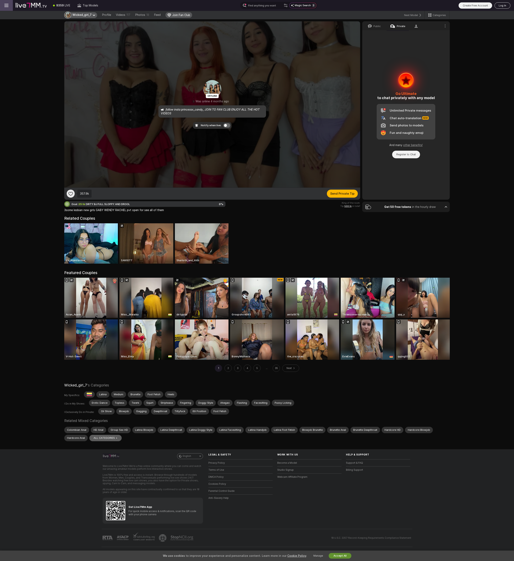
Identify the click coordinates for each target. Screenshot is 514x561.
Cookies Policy (217, 484)
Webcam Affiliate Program (292, 477)
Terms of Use (216, 470)
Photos (142, 15)
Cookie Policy (296, 555)
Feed (157, 15)
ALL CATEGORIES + (105, 437)
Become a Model (287, 462)
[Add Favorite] (71, 194)
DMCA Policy (216, 477)
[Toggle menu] (6, 5)
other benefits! (413, 145)
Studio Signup (285, 470)
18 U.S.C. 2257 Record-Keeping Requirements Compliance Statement (371, 538)
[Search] (286, 5)
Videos (123, 15)
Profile (106, 15)
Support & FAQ (354, 462)
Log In (502, 5)
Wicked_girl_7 (75, 385)
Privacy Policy (216, 462)
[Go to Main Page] (31, 5)
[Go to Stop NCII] (182, 538)
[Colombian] (89, 394)
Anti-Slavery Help (218, 498)
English (187, 456)
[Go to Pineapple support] (163, 538)
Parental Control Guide (221, 491)
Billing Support (354, 470)
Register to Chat (406, 154)
